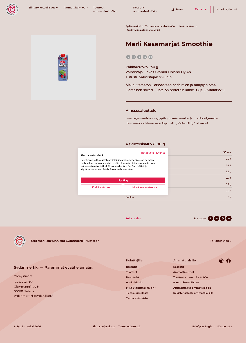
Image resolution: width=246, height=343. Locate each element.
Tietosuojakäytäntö (153, 152)
